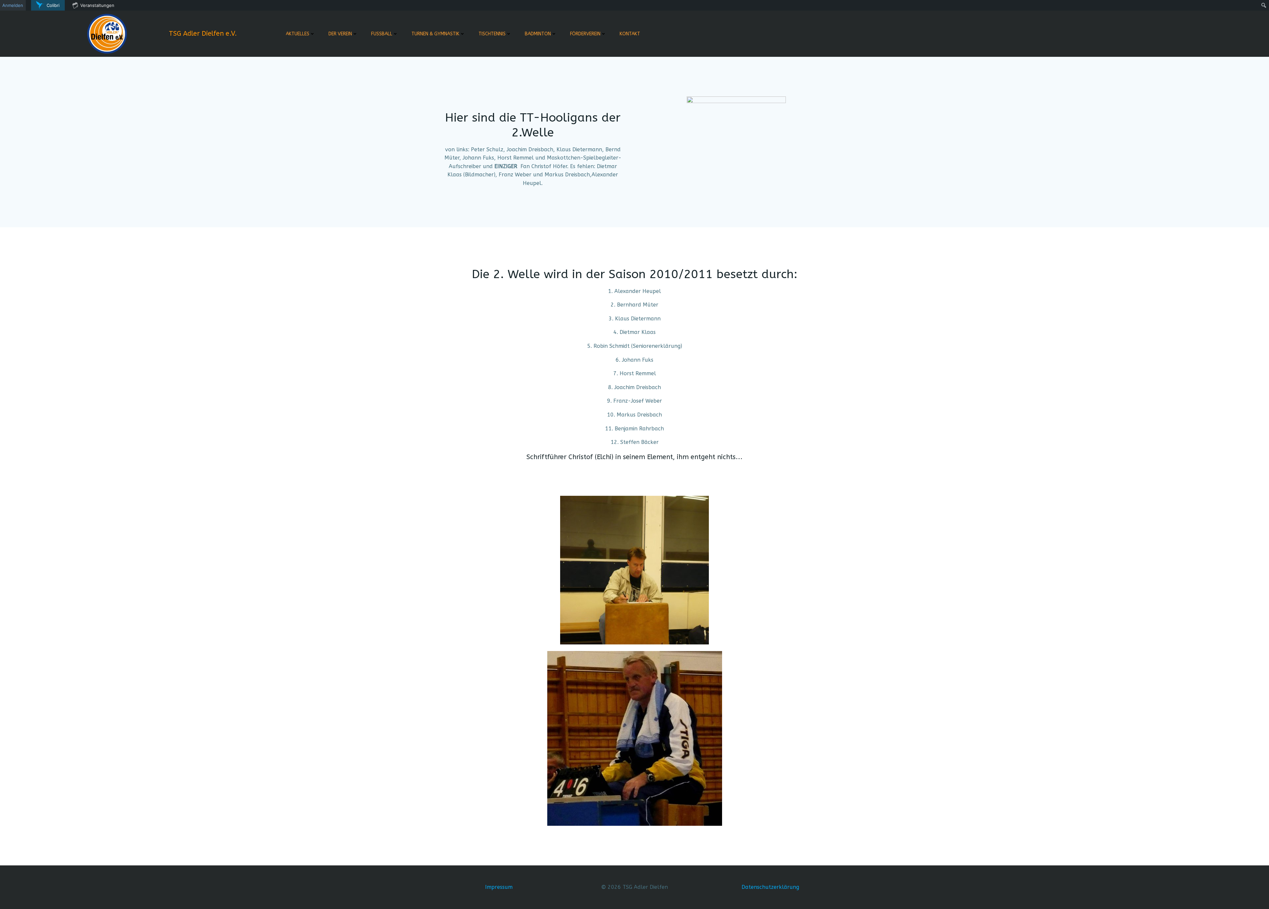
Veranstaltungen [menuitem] (97, 5)
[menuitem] (48, 5)
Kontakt (630, 34)
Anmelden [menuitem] (12, 5)
